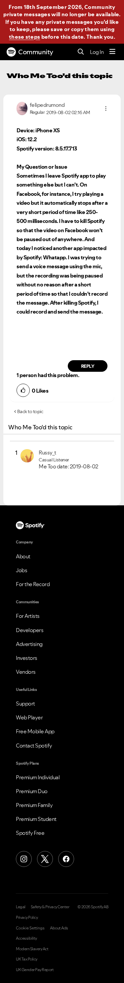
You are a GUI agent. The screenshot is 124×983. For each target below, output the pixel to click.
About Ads (59, 928)
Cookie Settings (30, 928)
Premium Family (34, 805)
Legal (20, 907)
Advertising (29, 644)
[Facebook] (66, 859)
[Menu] (112, 52)
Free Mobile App (35, 731)
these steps (24, 36)
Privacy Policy (27, 917)
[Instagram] (24, 859)
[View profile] (22, 107)
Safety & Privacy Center (50, 907)
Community (35, 52)
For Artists (28, 616)
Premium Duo (32, 791)
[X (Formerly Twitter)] (45, 859)
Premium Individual (38, 777)
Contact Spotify (34, 745)
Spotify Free (30, 832)
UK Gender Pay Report (35, 969)
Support (25, 703)
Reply (88, 366)
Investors (26, 658)
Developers (29, 630)
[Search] (81, 52)
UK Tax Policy (26, 959)
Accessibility (26, 938)
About (23, 556)
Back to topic (30, 411)
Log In (96, 52)
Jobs (21, 570)
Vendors (26, 671)
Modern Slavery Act (32, 949)
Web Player (29, 717)
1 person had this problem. (48, 375)
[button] (106, 108)
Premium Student (36, 819)
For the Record (33, 584)
